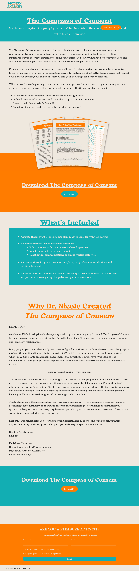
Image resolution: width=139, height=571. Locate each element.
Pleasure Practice (89, 338)
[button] (69, 194)
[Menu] (129, 27)
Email (73, 540)
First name (27, 540)
